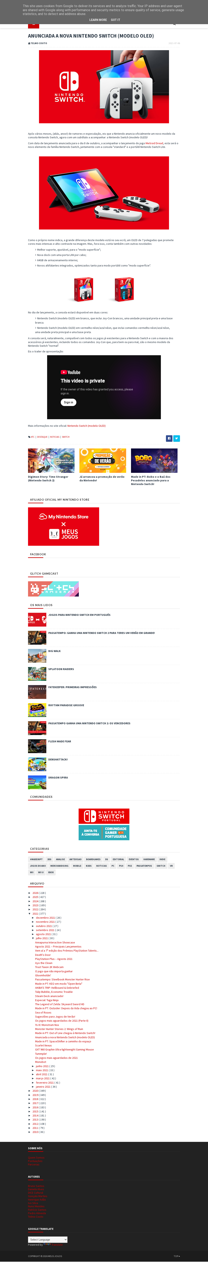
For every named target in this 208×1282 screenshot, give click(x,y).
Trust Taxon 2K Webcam (49, 967)
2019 (35, 1095)
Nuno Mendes (36, 1206)
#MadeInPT (36, 859)
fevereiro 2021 (45, 1082)
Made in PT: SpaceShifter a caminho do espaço (63, 1041)
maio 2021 (42, 1070)
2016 (35, 1107)
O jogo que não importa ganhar (54, 971)
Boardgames (93, 859)
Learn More (98, 20)
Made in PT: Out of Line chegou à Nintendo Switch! (65, 1033)
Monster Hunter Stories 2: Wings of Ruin (59, 1029)
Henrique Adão (37, 1199)
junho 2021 (42, 1066)
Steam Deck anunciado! (49, 996)
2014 (35, 1115)
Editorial (118, 859)
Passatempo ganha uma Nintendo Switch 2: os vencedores (89, 723)
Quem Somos (36, 1157)
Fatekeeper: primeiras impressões (72, 687)
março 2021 (43, 1078)
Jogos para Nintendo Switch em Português (79, 615)
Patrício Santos (37, 1210)
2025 (35, 897)
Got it (115, 20)
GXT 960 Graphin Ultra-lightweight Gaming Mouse (64, 1049)
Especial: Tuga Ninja (46, 1000)
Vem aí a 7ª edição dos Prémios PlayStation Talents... (67, 950)
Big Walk (54, 651)
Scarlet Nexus (43, 1045)
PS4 (121, 865)
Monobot (40, 1062)
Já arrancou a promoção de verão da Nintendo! (102, 478)
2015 (35, 1111)
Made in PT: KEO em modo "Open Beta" (58, 983)
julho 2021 (42, 938)
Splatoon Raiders (61, 669)
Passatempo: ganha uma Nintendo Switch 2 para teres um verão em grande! (101, 633)
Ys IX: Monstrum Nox (47, 1025)
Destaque (42, 436)
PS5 (130, 865)
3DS (49, 859)
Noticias (55, 436)
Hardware (149, 859)
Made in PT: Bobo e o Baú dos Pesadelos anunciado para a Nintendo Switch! (150, 480)
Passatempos (144, 865)
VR (171, 865)
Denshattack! (58, 759)
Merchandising (59, 865)
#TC (33, 436)
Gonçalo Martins (37, 1196)
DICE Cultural (35, 1192)
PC (113, 865)
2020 (35, 1091)
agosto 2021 (44, 934)
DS (106, 859)
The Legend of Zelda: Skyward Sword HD (59, 1004)
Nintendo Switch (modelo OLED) (86, 426)
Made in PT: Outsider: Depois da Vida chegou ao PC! (66, 1008)
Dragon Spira (58, 777)
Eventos (134, 859)
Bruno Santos (36, 1186)
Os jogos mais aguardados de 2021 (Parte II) (61, 1020)
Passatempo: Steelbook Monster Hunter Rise (62, 979)
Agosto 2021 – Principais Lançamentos (58, 946)
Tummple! (41, 1054)
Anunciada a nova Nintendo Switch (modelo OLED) (65, 1037)
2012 (35, 1124)
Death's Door (43, 955)
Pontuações (35, 1161)
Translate (57, 1244)
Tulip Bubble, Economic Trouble (54, 992)
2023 (35, 905)
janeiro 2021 (43, 1086)
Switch (65, 436)
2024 (35, 901)
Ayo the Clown (43, 963)
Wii (32, 872)
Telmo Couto (35, 1216)
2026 (35, 893)
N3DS (89, 865)
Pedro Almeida (37, 1213)
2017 (35, 1103)
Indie (162, 859)
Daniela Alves (36, 1189)
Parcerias (33, 1164)
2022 (35, 909)
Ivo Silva (33, 1203)
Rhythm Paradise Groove (66, 705)
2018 (35, 1099)
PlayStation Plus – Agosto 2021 (54, 959)
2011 (35, 1128)
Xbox (51, 872)
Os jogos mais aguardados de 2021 (56, 1058)
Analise (60, 859)
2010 (35, 1132)
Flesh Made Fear (59, 741)
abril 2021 (42, 1074)
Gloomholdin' (43, 975)
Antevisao (75, 859)
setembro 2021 (45, 930)
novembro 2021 (45, 922)
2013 (35, 1119)
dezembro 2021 (46, 917)
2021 (35, 913)
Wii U (40, 872)
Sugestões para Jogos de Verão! (55, 1016)
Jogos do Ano (38, 865)
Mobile (77, 865)
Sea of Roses (43, 1012)
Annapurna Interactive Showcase (55, 942)
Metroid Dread (154, 143)
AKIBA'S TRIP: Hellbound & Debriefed (57, 988)
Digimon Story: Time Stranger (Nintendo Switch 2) (48, 478)
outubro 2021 (44, 926)
